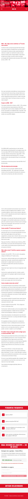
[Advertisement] (14, 27)
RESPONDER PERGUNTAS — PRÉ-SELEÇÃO (14, 475)
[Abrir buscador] (26, 9)
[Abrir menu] (1, 9)
